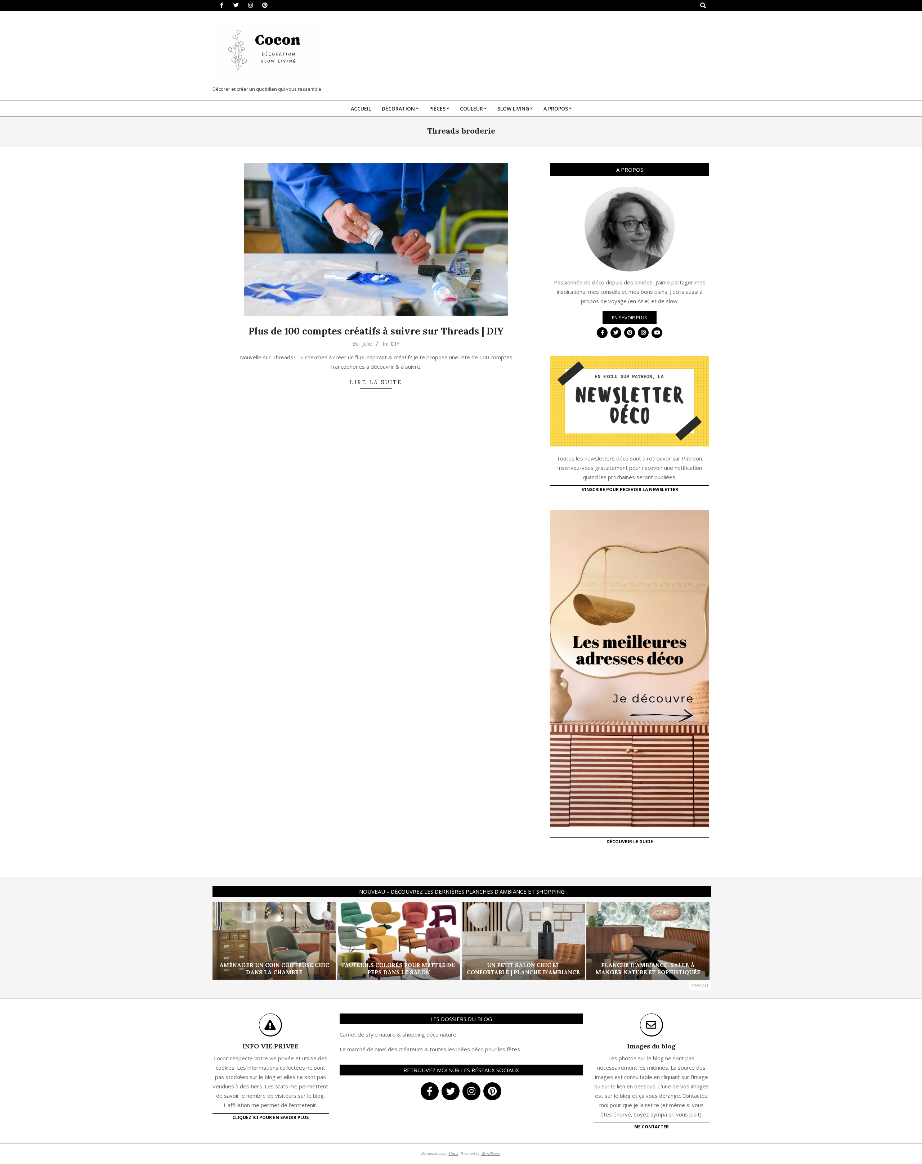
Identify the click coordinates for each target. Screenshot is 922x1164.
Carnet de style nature (367, 1034)
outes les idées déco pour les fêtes (476, 1049)
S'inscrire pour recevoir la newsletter (629, 489)
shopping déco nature (429, 1034)
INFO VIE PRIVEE (270, 1046)
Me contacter (651, 1127)
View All (700, 986)
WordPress (490, 1153)
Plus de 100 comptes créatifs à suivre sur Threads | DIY (376, 331)
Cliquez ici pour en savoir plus (270, 1117)
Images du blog (651, 1046)
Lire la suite (376, 382)
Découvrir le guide (630, 842)
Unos (453, 1153)
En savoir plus (629, 317)
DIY (395, 343)
